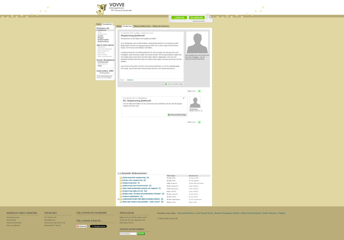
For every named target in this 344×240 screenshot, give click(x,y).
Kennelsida (11, 220)
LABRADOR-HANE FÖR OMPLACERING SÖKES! (142, 199)
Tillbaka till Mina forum (142, 26)
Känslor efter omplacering (134, 180)
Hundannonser (13, 217)
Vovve (98, 24)
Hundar (100, 36)
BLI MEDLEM (197, 18)
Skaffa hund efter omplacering (135, 178)
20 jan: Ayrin (193, 202)
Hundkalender (103, 62)
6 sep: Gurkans (193, 188)
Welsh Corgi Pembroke (251, 213)
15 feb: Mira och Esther (196, 183)
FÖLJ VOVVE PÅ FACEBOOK (92, 213)
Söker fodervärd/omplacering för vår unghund (141, 188)
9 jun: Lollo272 (193, 191)
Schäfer (236, 213)
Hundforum (102, 30)
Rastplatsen (107, 24)
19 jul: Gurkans (193, 186)
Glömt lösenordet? (199, 21)
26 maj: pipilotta (194, 180)
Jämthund (130, 80)
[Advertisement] (142, 150)
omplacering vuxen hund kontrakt (136, 186)
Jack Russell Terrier (204, 213)
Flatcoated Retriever (186, 213)
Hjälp (100, 66)
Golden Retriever (269, 213)
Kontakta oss (49, 220)
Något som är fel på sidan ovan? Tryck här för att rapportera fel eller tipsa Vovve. (133, 220)
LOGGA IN (179, 18)
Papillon (282, 213)
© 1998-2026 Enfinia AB (167, 218)
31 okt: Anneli (193, 194)
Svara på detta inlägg (175, 84)
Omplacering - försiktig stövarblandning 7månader (143, 194)
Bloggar (101, 38)
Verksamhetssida (14, 223)
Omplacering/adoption (132, 196)
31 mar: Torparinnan (195, 199)
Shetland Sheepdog (223, 213)
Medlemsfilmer (103, 42)
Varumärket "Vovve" (52, 225)
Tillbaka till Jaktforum (160, 26)
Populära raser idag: (166, 213)
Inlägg (119, 26)
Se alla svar (127, 26)
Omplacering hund (131, 183)
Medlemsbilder (103, 40)
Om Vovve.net (50, 217)
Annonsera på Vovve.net (54, 223)
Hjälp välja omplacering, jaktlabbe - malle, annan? (142, 202)
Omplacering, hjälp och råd (134, 191)
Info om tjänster (13, 225)
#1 (183, 98)
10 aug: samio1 (194, 178)
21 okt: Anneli (193, 196)
